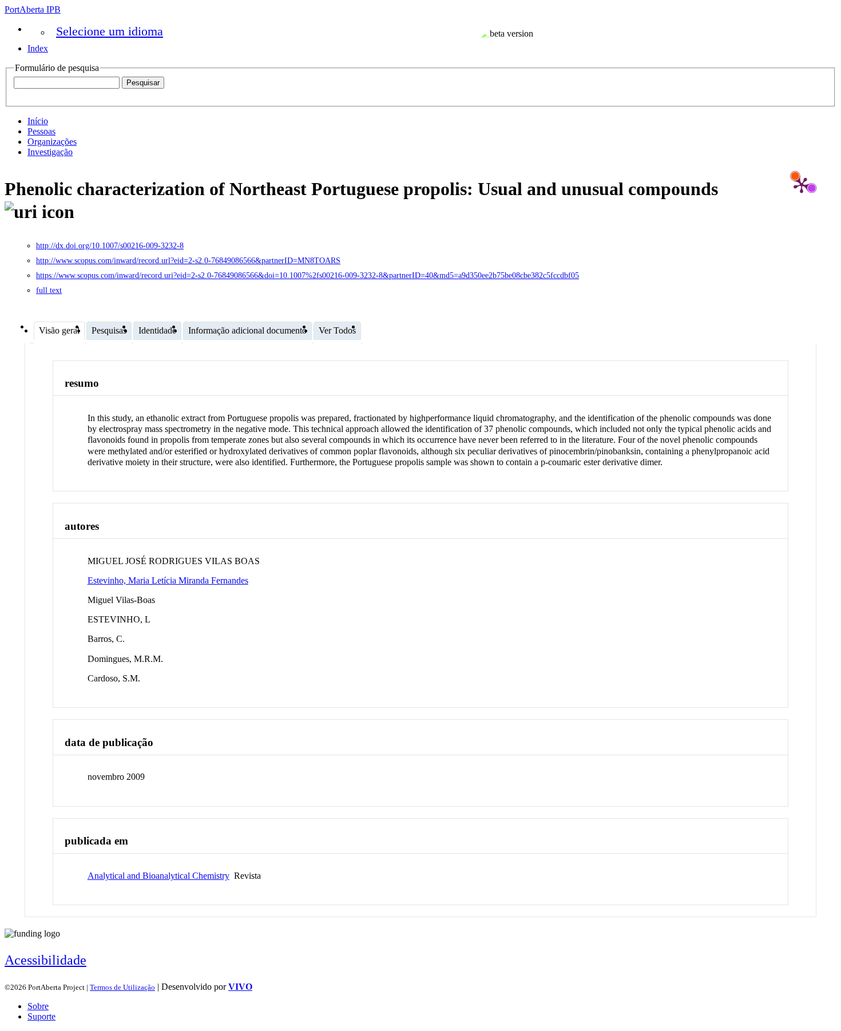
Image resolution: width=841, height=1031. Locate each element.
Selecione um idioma (109, 31)
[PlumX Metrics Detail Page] (801, 184)
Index (37, 48)
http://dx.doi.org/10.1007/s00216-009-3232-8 (110, 245)
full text (49, 290)
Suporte (41, 1016)
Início (37, 121)
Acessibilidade (45, 960)
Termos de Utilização (122, 987)
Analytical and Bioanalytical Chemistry (158, 876)
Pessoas (41, 131)
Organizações (52, 141)
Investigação (50, 152)
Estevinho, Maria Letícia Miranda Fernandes (168, 580)
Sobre (38, 1006)
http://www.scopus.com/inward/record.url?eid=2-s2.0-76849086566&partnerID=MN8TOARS (188, 260)
